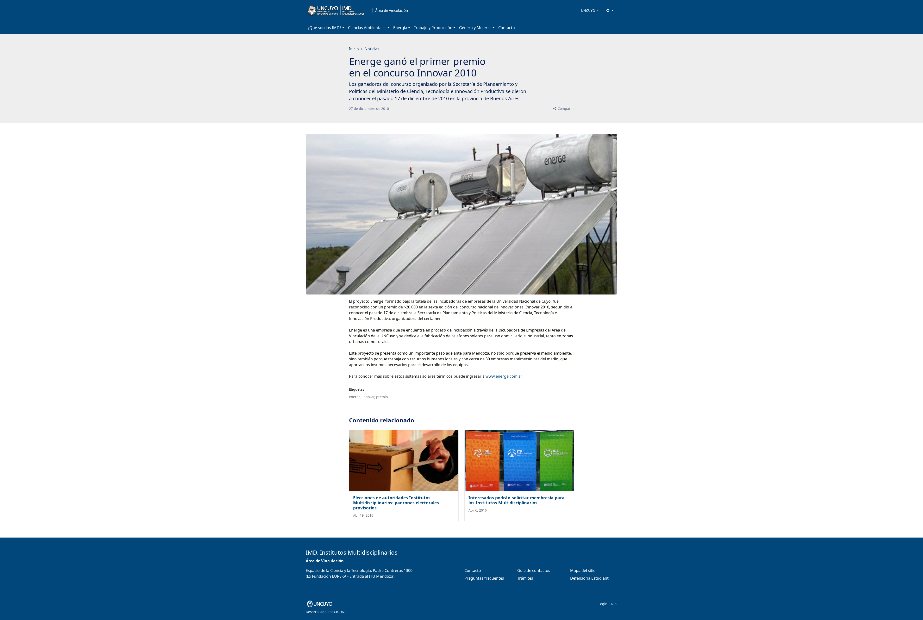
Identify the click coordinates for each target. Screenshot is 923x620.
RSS (614, 603)
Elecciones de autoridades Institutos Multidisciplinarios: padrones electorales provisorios (396, 503)
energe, (355, 397)
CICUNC (340, 611)
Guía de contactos (533, 570)
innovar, (368, 397)
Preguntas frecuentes (484, 578)
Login (603, 603)
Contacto (506, 27)
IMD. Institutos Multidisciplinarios (352, 552)
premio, (382, 397)
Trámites (525, 578)
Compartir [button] (565, 108)
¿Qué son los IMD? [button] (324, 27)
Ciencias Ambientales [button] (367, 27)
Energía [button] (400, 27)
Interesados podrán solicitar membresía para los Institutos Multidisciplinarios (516, 500)
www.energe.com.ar (504, 376)
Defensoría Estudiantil (590, 578)
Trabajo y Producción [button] (433, 27)
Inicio (354, 48)
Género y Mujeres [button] (475, 27)
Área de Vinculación (391, 10)
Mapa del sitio (583, 570)
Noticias (372, 48)
